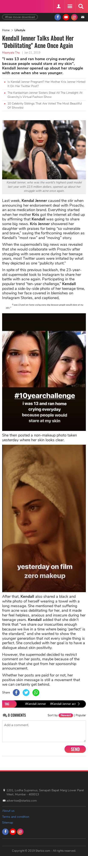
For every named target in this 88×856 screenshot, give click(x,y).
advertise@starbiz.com (21, 801)
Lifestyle (20, 30)
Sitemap (7, 823)
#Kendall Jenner (35, 704)
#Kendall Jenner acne (64, 704)
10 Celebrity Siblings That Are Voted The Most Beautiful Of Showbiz (44, 105)
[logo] (12, 6)
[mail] (82, 17)
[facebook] (57, 17)
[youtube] (66, 17)
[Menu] (70, 6)
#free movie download (20, 17)
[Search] (81, 6)
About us (8, 811)
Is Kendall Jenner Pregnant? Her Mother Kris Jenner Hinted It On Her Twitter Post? (46, 84)
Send (75, 749)
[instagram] (74, 17)
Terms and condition (15, 817)
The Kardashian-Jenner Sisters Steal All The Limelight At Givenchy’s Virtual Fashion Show (44, 95)
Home (6, 30)
